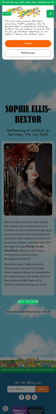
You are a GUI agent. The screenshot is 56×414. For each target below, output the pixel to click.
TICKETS (7, 14)
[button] (50, 14)
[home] (29, 13)
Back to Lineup (28, 302)
